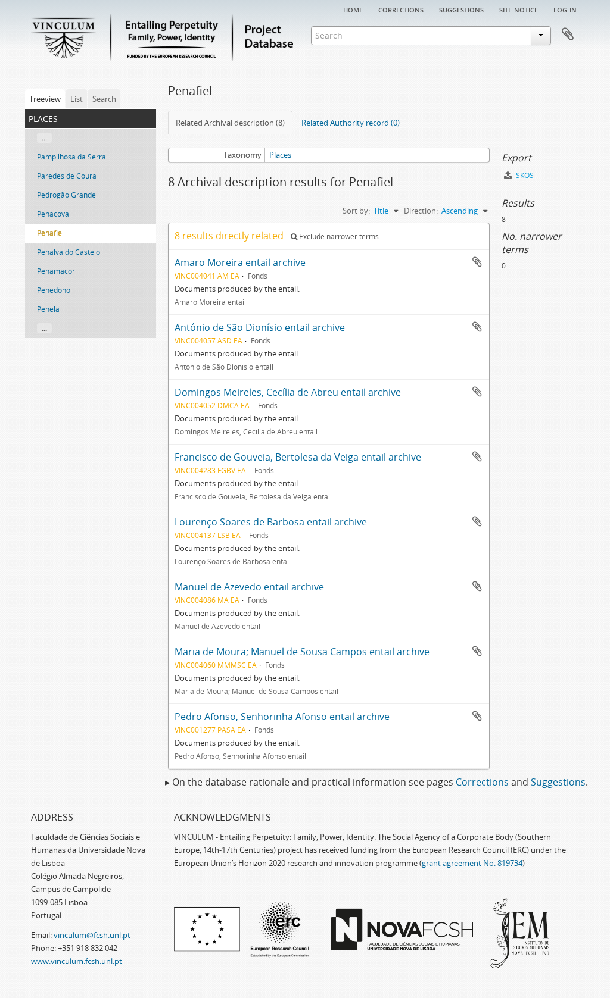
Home (353, 8)
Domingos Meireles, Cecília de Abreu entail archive (288, 392)
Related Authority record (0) (350, 122)
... (44, 138)
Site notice (518, 8)
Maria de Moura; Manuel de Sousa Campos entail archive (302, 651)
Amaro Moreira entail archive (240, 262)
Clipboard (568, 34)
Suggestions (461, 8)
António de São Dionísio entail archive (260, 327)
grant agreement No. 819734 (472, 863)
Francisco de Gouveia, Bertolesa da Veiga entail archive (298, 457)
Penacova (53, 214)
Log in (565, 8)
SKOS (524, 175)
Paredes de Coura (67, 176)
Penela (48, 309)
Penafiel (50, 233)
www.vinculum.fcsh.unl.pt (76, 961)
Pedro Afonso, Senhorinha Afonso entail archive (282, 716)
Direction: (421, 210)
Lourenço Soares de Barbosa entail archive (271, 521)
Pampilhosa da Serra (71, 157)
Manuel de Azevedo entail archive (249, 586)
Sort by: (356, 210)
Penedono (53, 290)
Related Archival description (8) (230, 122)
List (76, 98)
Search (104, 98)
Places (280, 154)
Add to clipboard (477, 262)
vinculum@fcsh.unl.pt (92, 935)
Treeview (45, 98)
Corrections (401, 8)
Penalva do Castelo (68, 252)
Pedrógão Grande (66, 195)
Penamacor (56, 271)
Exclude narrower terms (338, 236)
